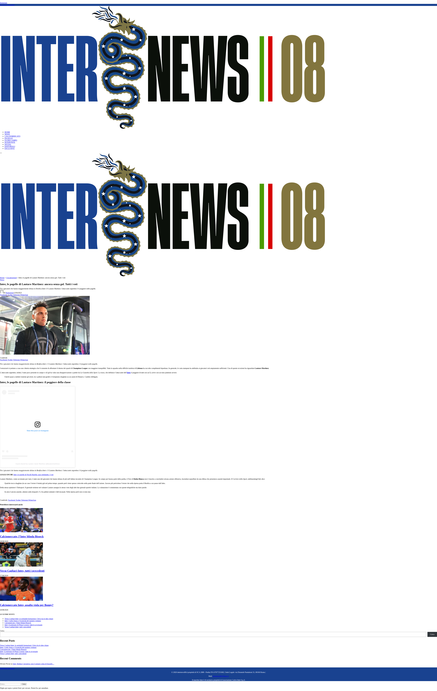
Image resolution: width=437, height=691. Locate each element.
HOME (7, 132)
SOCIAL (8, 144)
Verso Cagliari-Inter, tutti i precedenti (22, 570)
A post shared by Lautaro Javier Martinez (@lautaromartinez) (38, 464)
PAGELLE (9, 138)
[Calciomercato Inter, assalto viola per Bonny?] (21, 600)
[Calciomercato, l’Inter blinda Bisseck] (21, 532)
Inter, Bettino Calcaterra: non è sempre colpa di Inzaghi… (33, 664)
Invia (24, 684)
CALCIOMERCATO (12, 136)
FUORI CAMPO (11, 140)
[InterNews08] (163, 128)
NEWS (7, 134)
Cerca (2, 631)
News (2, 280)
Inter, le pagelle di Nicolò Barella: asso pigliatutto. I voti (33, 475)
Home (2, 278)
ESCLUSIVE (10, 148)
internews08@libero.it (221, 676)
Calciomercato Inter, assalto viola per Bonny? (26, 605)
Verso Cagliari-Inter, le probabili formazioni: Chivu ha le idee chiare (29, 619)
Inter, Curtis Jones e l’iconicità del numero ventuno (23, 621)
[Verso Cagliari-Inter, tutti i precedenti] (21, 566)
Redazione (10, 293)
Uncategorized (11, 278)
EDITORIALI (10, 146)
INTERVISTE (10, 142)
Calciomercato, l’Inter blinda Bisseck (22, 536)
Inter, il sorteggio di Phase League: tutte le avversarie (23, 625)
